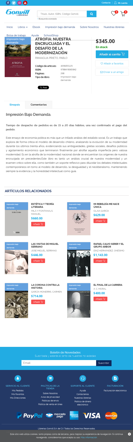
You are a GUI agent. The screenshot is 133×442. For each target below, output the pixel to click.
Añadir (37, 224)
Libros (22, 27)
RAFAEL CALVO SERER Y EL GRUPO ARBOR (109, 245)
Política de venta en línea (50, 404)
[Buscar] (91, 14)
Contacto (106, 3)
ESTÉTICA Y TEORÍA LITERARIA (42, 205)
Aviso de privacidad (50, 397)
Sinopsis (15, 104)
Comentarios (39, 104)
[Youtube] (25, 3)
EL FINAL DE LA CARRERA (108, 284)
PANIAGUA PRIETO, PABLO (51, 58)
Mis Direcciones (18, 398)
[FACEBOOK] (8, 3)
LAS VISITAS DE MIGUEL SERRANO (45, 245)
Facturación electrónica (115, 390)
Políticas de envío (50, 400)
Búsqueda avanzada (47, 19)
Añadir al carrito (110, 54)
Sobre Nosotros (50, 393)
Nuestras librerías (82, 398)
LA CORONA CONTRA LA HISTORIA (45, 286)
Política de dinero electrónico (82, 403)
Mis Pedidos (18, 390)
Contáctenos (83, 394)
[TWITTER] (14, 3)
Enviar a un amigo (113, 72)
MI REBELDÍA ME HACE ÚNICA (106, 205)
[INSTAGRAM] (19, 3)
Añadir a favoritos (113, 63)
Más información (89, 437)
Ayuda (83, 390)
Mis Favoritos (17, 394)
